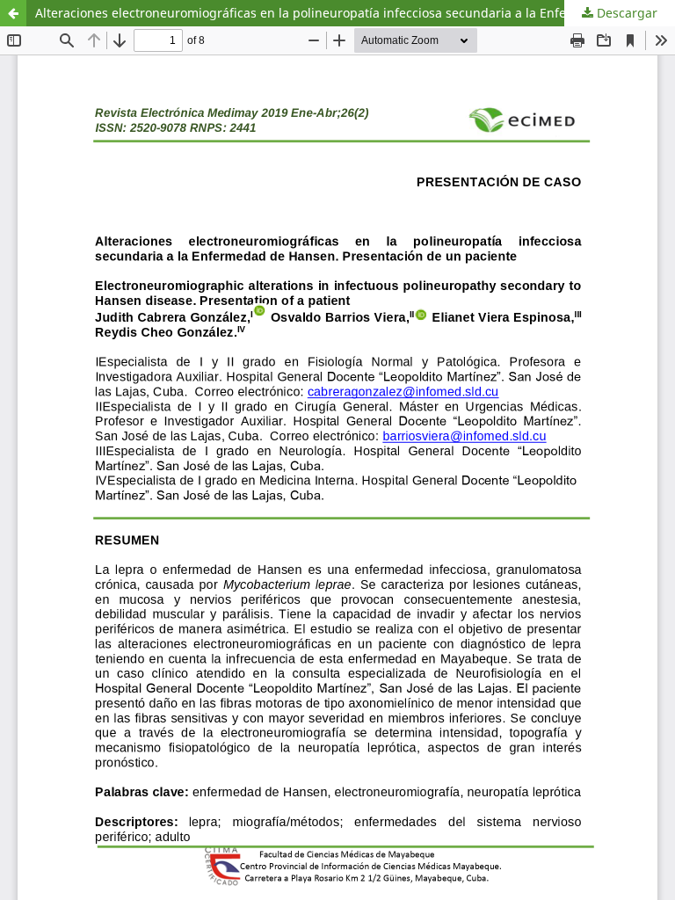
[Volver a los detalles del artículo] (13, 13)
